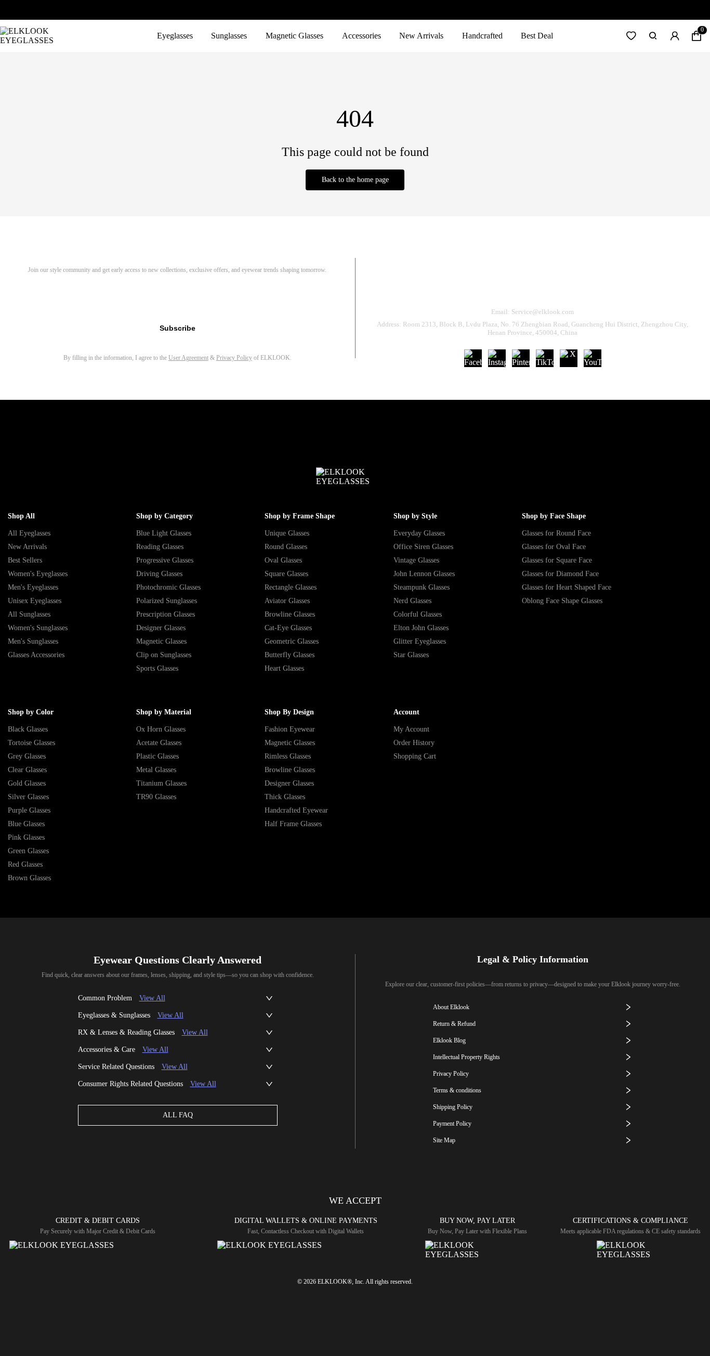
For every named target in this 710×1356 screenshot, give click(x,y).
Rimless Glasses (288, 756)
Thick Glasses (285, 797)
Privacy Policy (234, 357)
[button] (631, 36)
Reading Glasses (159, 547)
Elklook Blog (449, 1040)
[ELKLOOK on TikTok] (545, 358)
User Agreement (188, 357)
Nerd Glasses (412, 601)
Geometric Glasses (292, 641)
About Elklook (451, 1007)
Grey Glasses (27, 756)
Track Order (409, 285)
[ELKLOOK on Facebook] (473, 358)
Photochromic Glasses (168, 587)
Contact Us (657, 285)
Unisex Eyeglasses (34, 601)
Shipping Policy (579, 285)
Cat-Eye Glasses (288, 628)
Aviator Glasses (287, 601)
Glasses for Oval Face (554, 547)
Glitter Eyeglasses (419, 641)
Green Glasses (28, 851)
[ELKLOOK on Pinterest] (521, 358)
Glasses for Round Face (556, 533)
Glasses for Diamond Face (560, 574)
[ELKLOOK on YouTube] (592, 358)
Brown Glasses (29, 878)
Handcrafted (482, 35)
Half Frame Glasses (293, 824)
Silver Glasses (28, 797)
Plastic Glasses (157, 756)
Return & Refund (491, 285)
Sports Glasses (157, 668)
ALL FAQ (178, 1115)
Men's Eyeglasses (33, 587)
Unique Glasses (287, 533)
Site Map (444, 1140)
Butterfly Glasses (289, 655)
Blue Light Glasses (163, 533)
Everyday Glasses (419, 533)
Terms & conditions (457, 1090)
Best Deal (537, 35)
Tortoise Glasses (31, 743)
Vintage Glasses (416, 560)
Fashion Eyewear (290, 729)
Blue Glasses (26, 824)
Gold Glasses (27, 783)
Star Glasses (411, 655)
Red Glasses (25, 864)
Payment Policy (452, 1123)
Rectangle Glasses (291, 587)
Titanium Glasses (161, 783)
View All (152, 998)
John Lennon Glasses (424, 574)
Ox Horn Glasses (161, 729)
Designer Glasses (161, 628)
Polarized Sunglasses (166, 601)
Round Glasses (286, 547)
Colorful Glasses (417, 614)
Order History (414, 743)
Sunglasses (229, 35)
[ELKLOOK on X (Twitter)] (568, 358)
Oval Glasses (283, 560)
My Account (411, 729)
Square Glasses (286, 574)
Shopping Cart (414, 756)
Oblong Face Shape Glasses (562, 601)
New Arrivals (421, 35)
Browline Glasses (290, 614)
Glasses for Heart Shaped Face (566, 587)
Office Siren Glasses (423, 547)
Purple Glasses (29, 810)
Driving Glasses (159, 574)
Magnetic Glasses (294, 35)
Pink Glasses (26, 837)
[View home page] (35, 36)
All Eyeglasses (29, 533)
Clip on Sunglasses (163, 655)
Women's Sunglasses (38, 628)
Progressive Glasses (164, 560)
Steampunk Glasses (421, 587)
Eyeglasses (175, 35)
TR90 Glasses (156, 797)
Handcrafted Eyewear (296, 810)
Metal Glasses (156, 770)
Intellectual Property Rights (466, 1057)
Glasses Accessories (36, 655)
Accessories (361, 35)
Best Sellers (25, 560)
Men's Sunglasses (33, 641)
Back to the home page (355, 180)
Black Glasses (28, 729)
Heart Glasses (284, 668)
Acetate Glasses (158, 743)
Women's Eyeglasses (38, 574)
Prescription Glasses (165, 614)
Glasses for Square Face (557, 560)
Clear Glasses (27, 770)
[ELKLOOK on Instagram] (497, 358)
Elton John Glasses (421, 628)
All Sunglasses (29, 614)
